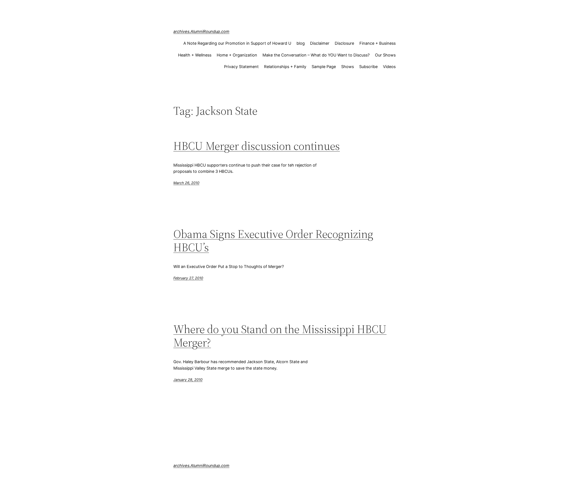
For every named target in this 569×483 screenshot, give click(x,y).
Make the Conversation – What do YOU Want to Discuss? (316, 55)
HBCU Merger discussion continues (256, 146)
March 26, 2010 (186, 183)
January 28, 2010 (187, 379)
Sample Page (324, 66)
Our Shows (385, 55)
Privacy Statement (241, 66)
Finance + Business (377, 43)
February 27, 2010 (188, 278)
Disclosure (344, 43)
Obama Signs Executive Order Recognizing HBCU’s (273, 240)
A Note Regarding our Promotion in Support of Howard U (237, 43)
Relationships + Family (285, 66)
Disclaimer (319, 43)
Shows (347, 66)
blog (301, 43)
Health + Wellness (194, 55)
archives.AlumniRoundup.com (201, 31)
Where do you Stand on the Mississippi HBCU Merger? (280, 335)
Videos (389, 66)
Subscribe (368, 66)
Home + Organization (237, 55)
